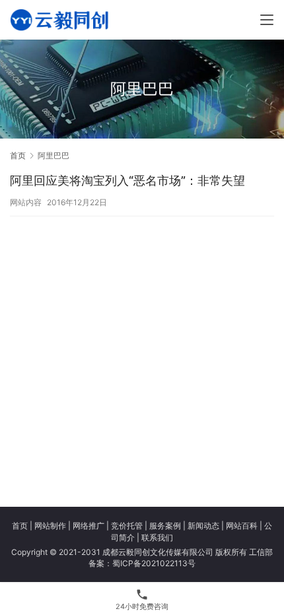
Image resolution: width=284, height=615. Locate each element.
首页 (18, 155)
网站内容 (26, 202)
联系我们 (157, 537)
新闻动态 (203, 526)
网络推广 (88, 526)
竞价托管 (127, 526)
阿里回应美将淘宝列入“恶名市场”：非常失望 (127, 180)
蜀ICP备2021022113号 (153, 563)
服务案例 (165, 526)
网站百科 (242, 526)
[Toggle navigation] (267, 20)
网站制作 (50, 526)
